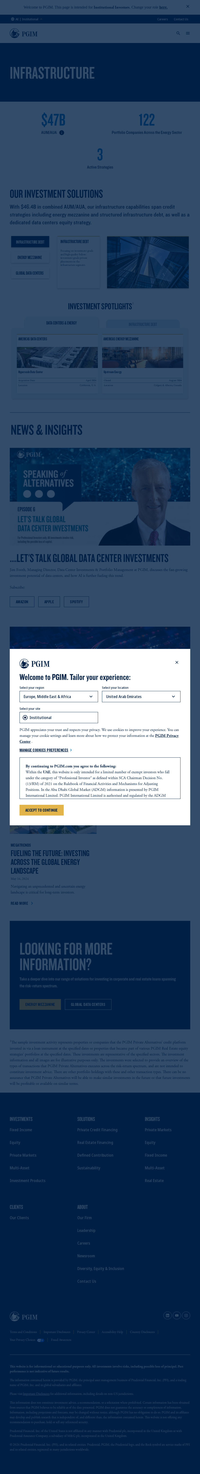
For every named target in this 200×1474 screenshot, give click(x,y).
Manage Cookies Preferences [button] (44, 750)
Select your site (30, 708)
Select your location (115, 687)
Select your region (32, 687)
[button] (176, 662)
